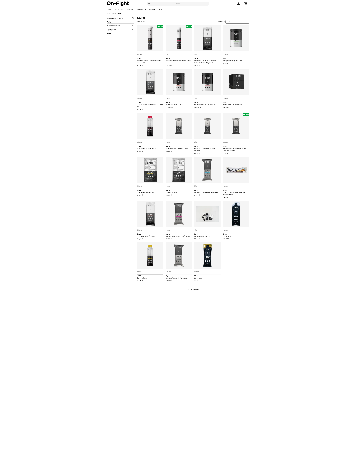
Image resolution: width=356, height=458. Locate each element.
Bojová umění (130, 9)
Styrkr (139, 58)
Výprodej (152, 9)
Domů (108, 13)
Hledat (178, 4)
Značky (160, 9)
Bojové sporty (119, 9)
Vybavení (109, 9)
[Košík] (246, 4)
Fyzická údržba (141, 9)
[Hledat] (149, 4)
